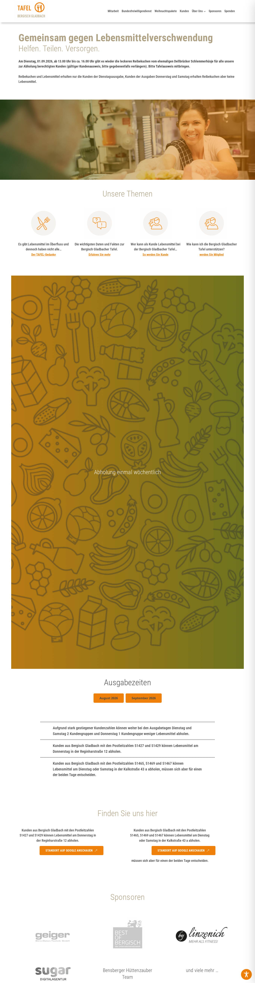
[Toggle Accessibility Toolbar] (246, 974)
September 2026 (144, 698)
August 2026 (108, 698)
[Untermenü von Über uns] (205, 11)
